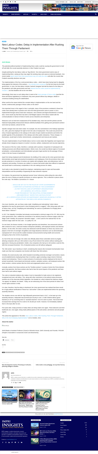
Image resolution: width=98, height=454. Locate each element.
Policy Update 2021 (64, 429)
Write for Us (95, 1)
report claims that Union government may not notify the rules (28, 76)
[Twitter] (13, 2)
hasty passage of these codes (47, 94)
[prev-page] (62, 387)
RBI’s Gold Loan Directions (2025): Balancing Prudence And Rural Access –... (48, 432)
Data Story (43, 14)
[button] (95, 14)
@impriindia (58, 414)
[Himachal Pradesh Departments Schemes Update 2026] (9, 395)
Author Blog (63, 432)
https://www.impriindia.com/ (16, 375)
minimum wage (15, 352)
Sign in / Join (73, 1)
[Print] (21, 55)
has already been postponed (37, 84)
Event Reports (15, 14)
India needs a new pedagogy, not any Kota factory (50, 365)
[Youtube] (15, 2)
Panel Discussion (55, 14)
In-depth (34, 14)
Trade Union (21, 352)
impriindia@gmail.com (12, 439)
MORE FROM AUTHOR (18, 387)
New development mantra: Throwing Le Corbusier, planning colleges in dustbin (16, 365)
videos (61, 427)
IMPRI (4, 51)
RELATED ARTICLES (7, 387)
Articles (25, 14)
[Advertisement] (49, 27)
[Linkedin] (6, 2)
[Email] (17, 55)
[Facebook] (1, 2)
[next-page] (64, 387)
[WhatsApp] (10, 55)
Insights (5, 14)
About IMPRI (80, 1)
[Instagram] (3, 2)
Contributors (88, 1)
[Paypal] (8, 2)
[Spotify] (10, 2)
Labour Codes (8, 352)
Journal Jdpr (63, 434)
